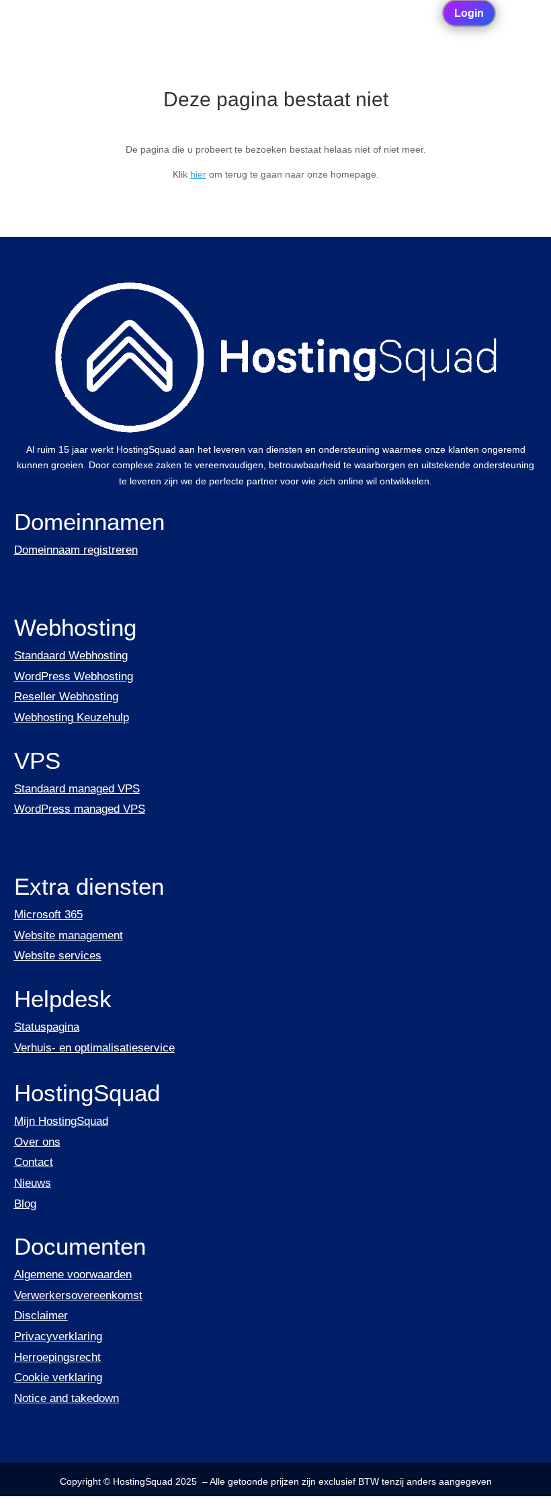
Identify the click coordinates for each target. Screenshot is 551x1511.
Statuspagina (46, 1027)
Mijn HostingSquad (61, 1121)
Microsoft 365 (48, 914)
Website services (57, 955)
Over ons (37, 1142)
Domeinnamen (89, 522)
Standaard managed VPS (77, 788)
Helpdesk (63, 999)
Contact (33, 1162)
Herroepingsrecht (57, 1357)
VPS (37, 760)
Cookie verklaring (58, 1377)
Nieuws (32, 1183)
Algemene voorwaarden (73, 1274)
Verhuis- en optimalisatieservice (94, 1047)
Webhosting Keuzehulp (71, 717)
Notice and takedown (66, 1398)
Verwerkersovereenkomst (78, 1295)
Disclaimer (41, 1315)
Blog (25, 1203)
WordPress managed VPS (79, 809)
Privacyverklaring (58, 1336)
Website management (68, 935)
